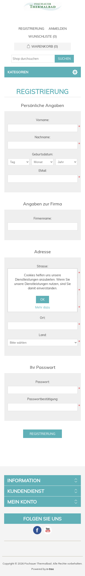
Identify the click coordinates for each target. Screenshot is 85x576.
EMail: (43, 171)
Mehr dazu (42, 307)
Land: (42, 335)
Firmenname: (43, 218)
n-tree (50, 569)
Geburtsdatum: (42, 154)
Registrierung (31, 29)
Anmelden (58, 29)
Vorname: (42, 120)
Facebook (37, 530)
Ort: (42, 318)
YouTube (48, 530)
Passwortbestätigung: (42, 399)
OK (42, 299)
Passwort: (43, 382)
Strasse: (42, 266)
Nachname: (42, 137)
